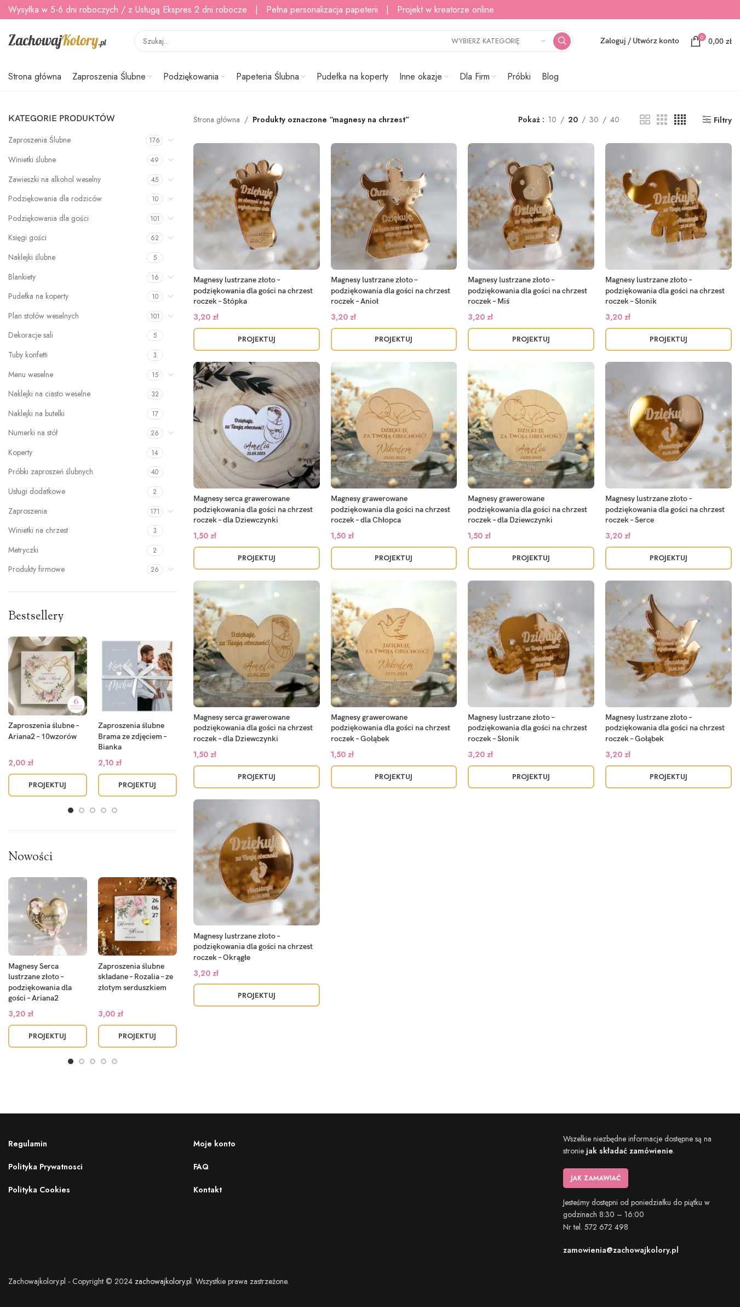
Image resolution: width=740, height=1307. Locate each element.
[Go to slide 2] (81, 810)
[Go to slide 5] (114, 810)
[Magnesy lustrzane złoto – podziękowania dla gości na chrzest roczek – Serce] (668, 425)
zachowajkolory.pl (163, 1281)
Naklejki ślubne (31, 257)
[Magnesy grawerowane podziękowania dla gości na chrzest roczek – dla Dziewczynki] (531, 425)
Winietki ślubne (32, 159)
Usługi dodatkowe (36, 491)
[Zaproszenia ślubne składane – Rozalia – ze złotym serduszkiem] (137, 916)
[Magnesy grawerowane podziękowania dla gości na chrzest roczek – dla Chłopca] (394, 425)
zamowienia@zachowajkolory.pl (621, 1250)
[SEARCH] (562, 41)
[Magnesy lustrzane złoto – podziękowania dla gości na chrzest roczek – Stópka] (256, 206)
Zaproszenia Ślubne (39, 139)
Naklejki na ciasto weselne (49, 393)
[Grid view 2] (645, 120)
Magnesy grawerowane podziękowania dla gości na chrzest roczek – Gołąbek (390, 728)
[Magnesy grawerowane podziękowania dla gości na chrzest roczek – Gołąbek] (394, 644)
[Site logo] (57, 40)
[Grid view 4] (680, 120)
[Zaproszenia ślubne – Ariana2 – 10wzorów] (47, 676)
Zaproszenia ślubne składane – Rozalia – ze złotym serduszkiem (135, 977)
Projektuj (47, 785)
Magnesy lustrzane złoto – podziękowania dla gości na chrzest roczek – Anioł (390, 290)
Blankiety (22, 276)
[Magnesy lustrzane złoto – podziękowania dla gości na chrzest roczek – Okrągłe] (256, 862)
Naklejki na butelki (36, 413)
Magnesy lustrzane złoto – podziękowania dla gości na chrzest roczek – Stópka (253, 290)
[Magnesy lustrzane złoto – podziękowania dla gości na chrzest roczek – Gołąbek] (668, 644)
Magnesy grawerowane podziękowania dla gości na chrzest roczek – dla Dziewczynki (527, 509)
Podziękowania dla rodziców (55, 198)
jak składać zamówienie (629, 1150)
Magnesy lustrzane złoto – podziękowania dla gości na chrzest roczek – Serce (665, 509)
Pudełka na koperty (38, 296)
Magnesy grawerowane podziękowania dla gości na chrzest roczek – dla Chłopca (390, 509)
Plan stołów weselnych (43, 315)
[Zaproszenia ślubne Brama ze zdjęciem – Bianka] (137, 676)
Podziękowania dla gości (48, 218)
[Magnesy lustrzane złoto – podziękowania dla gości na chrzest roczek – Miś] (531, 206)
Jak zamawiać (596, 1178)
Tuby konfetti (28, 354)
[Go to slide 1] (70, 810)
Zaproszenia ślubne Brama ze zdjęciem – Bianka (132, 736)
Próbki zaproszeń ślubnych (50, 471)
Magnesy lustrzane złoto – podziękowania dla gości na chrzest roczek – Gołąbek (665, 728)
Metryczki (23, 549)
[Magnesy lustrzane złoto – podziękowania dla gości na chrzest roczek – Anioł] (394, 206)
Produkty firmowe (36, 569)
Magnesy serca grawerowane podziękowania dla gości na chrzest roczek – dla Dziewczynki (253, 509)
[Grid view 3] (662, 120)
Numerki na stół (33, 432)
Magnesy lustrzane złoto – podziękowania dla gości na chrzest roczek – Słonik (665, 290)
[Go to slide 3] (92, 810)
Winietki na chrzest (38, 530)
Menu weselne (30, 374)
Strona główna (216, 119)
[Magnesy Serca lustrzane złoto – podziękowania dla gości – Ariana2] (47, 916)
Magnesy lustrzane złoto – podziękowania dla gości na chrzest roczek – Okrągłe (253, 946)
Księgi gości (27, 237)
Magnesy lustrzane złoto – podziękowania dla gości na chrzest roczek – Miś (527, 290)
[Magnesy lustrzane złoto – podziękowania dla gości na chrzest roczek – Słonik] (668, 206)
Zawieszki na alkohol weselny (54, 179)
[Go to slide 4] (103, 810)
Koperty (20, 452)
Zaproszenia (27, 510)
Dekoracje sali (30, 334)
